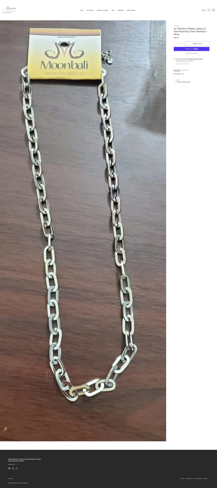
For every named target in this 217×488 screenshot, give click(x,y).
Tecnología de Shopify (22, 483)
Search (182, 478)
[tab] (178, 70)
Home (81, 10)
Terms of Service (198, 478)
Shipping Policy (189, 478)
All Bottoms (120, 10)
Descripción (177, 70)
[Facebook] (9, 468)
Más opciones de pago (191, 53)
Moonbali (176, 26)
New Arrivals (90, 10)
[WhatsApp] (17, 468)
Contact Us (206, 478)
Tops (112, 10)
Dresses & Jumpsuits (102, 10)
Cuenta (203, 10)
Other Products (131, 10)
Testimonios (185, 70)
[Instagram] (13, 468)
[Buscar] (209, 10)
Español (10, 478)
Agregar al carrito (198, 43)
